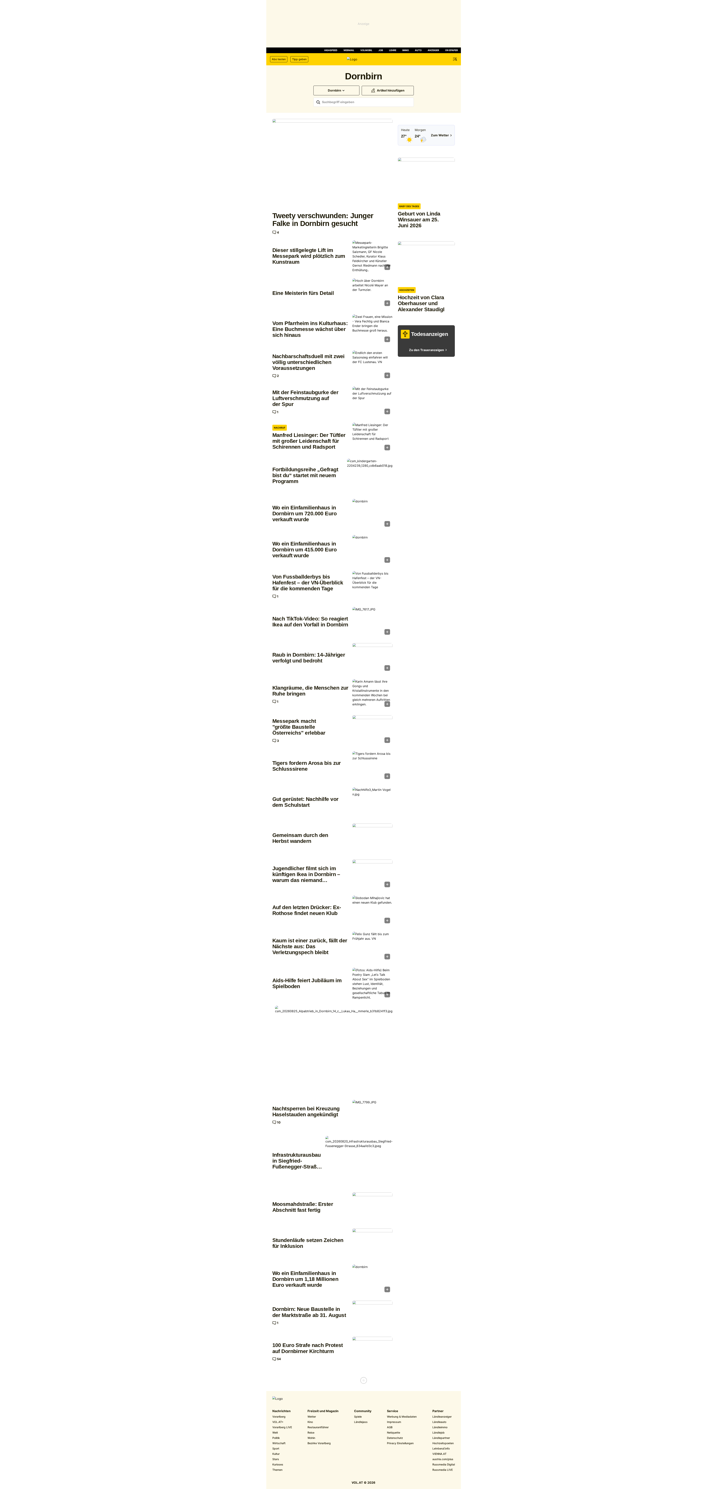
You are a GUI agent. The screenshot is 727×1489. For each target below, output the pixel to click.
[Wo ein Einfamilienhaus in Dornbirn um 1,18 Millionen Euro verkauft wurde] (372, 1280)
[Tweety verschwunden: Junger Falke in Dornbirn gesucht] (332, 164)
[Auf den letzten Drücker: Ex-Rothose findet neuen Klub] (372, 911)
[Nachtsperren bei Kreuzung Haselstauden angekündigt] (372, 1115)
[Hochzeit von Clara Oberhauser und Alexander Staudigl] (426, 262)
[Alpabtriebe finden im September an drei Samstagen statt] (333, 1050)
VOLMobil (366, 50)
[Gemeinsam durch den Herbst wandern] (372, 838)
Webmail (348, 50)
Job (380, 50)
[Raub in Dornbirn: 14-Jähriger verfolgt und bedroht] (372, 658)
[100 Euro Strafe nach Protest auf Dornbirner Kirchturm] (372, 1352)
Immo (405, 50)
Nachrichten (281, 1411)
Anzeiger (433, 50)
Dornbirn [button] (334, 90)
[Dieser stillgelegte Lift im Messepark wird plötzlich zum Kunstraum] (372, 256)
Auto (418, 50)
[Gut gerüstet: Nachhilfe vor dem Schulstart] (372, 802)
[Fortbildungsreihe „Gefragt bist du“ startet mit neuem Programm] (369, 476)
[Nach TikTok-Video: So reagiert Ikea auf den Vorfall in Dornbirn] (372, 622)
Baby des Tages (409, 206)
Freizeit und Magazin (323, 1411)
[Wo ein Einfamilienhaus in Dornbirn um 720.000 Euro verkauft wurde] (372, 514)
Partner (438, 1411)
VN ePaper (451, 50)
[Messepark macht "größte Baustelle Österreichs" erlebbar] (372, 730)
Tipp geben (299, 59)
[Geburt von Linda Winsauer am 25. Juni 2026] (426, 179)
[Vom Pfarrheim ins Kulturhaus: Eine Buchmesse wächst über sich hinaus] (372, 329)
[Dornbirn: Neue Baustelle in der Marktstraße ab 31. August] (372, 1316)
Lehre (392, 50)
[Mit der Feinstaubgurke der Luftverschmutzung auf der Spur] (372, 402)
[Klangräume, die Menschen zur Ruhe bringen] (372, 694)
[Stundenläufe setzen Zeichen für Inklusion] (372, 1243)
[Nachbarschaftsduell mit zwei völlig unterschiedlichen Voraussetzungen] (372, 366)
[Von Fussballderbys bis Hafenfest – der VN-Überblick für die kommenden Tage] (372, 586)
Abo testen (279, 59)
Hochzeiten (406, 290)
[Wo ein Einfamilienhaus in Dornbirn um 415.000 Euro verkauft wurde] (372, 550)
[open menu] (455, 59)
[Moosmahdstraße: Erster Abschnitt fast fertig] (372, 1207)
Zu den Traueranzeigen (426, 350)
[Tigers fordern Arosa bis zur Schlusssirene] (372, 766)
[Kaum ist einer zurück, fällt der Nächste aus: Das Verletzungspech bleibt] (372, 947)
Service (392, 1411)
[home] (363, 59)
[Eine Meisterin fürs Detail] (372, 293)
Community (362, 1411)
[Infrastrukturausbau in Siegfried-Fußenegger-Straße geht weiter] (358, 1161)
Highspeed (330, 50)
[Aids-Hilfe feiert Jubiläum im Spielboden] (372, 984)
